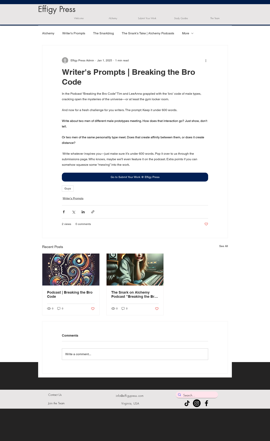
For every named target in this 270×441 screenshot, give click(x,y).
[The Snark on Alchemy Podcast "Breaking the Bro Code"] (135, 270)
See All (223, 246)
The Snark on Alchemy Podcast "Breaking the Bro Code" (134, 294)
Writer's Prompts (73, 33)
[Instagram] (197, 403)
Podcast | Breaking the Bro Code (70, 294)
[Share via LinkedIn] (83, 212)
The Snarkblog (103, 33)
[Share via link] (93, 212)
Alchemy (48, 33)
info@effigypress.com (129, 396)
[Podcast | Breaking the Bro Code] (70, 270)
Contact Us (55, 395)
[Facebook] (206, 403)
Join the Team (56, 403)
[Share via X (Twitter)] (73, 212)
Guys (67, 188)
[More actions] (205, 60)
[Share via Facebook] (64, 212)
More (185, 33)
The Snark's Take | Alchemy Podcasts (148, 33)
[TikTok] (187, 403)
